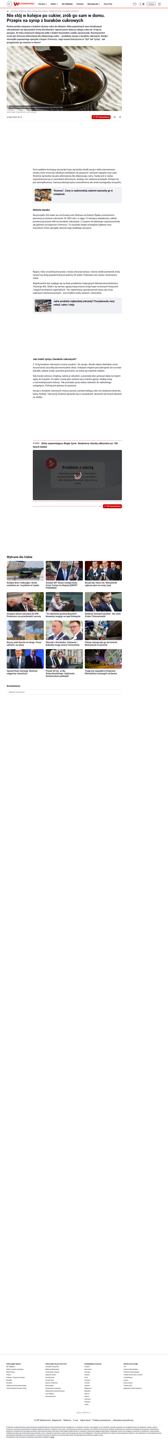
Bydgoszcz (88, 1388)
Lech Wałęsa (49, 1394)
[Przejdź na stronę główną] (9, 6)
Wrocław (87, 1372)
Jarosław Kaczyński (52, 1366)
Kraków (87, 1375)
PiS (125, 1366)
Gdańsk (87, 1385)
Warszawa (88, 1369)
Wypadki (9, 1380)
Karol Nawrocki (50, 1396)
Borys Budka (49, 1385)
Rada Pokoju (10, 1372)
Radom (86, 1396)
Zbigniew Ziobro (50, 1375)
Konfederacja (128, 1377)
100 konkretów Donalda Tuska (16, 1388)
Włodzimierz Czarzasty (53, 1388)
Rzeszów (87, 1402)
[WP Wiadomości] (26, 4)
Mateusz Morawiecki (52, 1369)
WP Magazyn (10, 1366)
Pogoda (80, 4)
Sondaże (9, 1383)
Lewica (126, 1380)
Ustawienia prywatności (122, 1420)
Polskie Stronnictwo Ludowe (133, 1375)
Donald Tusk (49, 1380)
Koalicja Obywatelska (131, 1369)
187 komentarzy (102, 117)
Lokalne (87, 1366)
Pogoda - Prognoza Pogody (15, 1377)
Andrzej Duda (49, 1377)
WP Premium (67, 4)
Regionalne (92, 4)
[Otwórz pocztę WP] (135, 4)
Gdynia (86, 1394)
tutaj (52, 1437)
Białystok (87, 1391)
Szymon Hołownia (51, 1383)
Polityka (108, 4)
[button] (142, 4)
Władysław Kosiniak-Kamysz (55, 1391)
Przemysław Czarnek (52, 1372)
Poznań (87, 1383)
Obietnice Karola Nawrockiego (16, 1385)
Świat (53, 4)
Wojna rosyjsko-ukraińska (14, 1369)
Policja (8, 1375)
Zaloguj (151, 4)
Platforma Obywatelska (131, 1372)
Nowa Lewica (128, 1383)
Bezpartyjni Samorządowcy (133, 1388)
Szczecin (87, 1380)
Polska (41, 4)
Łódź (86, 1377)
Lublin (86, 1404)
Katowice (87, 1399)
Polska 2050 (128, 1385)
